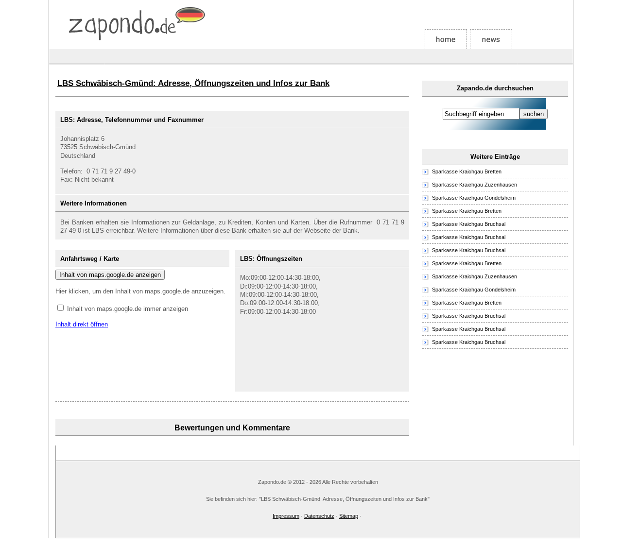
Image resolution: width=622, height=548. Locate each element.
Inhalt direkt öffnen (81, 324)
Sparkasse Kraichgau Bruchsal (468, 224)
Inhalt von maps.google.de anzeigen (110, 274)
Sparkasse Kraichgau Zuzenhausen (474, 185)
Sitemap (348, 516)
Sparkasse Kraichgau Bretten (466, 171)
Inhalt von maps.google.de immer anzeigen (127, 308)
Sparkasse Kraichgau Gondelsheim (474, 198)
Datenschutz (319, 516)
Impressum (286, 516)
